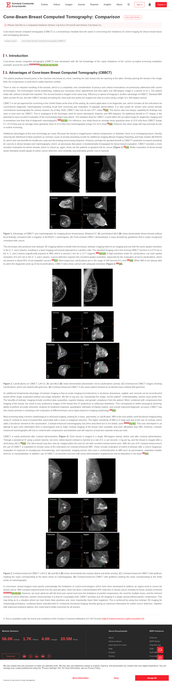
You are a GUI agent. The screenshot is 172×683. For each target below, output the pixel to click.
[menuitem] (150, 4)
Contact (112, 652)
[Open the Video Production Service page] (160, 650)
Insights (107, 4)
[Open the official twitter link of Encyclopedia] (30, 656)
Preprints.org (155, 645)
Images (68, 4)
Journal (81, 4)
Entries (44, 4)
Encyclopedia (155, 656)
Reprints (94, 4)
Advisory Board (115, 641)
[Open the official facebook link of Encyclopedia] (49, 656)
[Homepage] (8, 5)
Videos (56, 4)
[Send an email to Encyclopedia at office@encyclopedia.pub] (24, 656)
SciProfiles (154, 652)
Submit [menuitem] (161, 4)
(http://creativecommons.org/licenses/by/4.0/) (123, 619)
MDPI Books (155, 641)
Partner (112, 656)
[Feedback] (160, 658)
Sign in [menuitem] (139, 4)
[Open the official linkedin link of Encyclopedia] (37, 656)
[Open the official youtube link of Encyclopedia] (43, 656)
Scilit (151, 649)
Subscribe (11, 656)
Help (110, 649)
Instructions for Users (118, 645)
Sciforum (153, 638)
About (119, 4)
